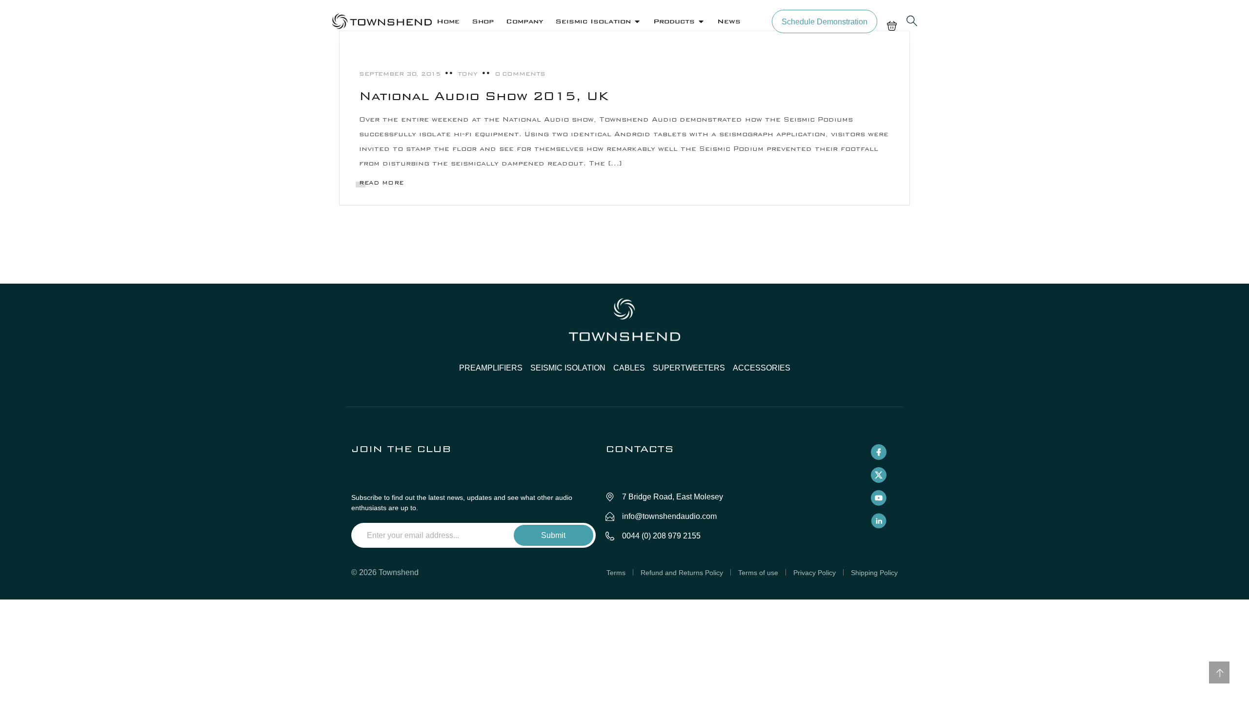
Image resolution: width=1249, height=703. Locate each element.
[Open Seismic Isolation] (637, 21)
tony (468, 73)
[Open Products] (701, 21)
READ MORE (381, 183)
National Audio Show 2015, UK (484, 95)
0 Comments (520, 73)
